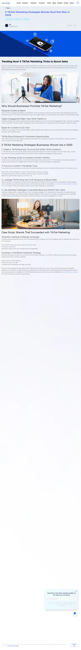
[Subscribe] (74, 599)
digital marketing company (69, 272)
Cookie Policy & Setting (13, 645)
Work (49, 3)
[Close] (76, 591)
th (78, 3)
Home (19, 3)
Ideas (54, 3)
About (72, 3)
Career (66, 3)
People (59, 3)
